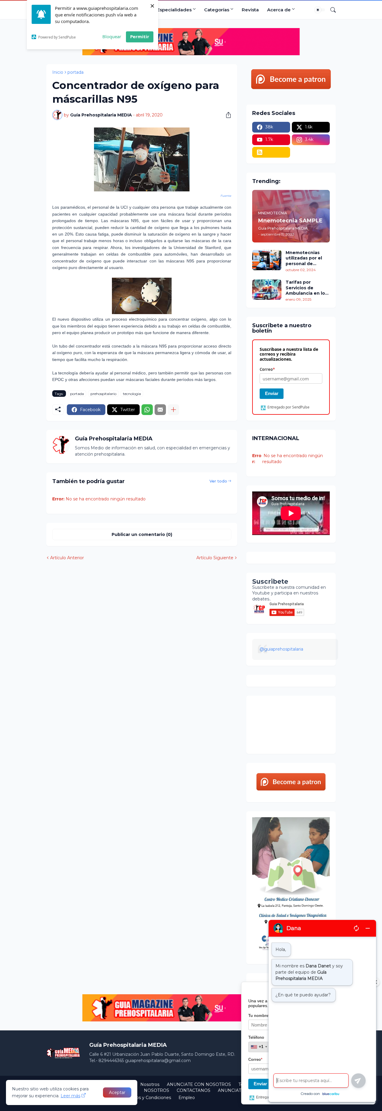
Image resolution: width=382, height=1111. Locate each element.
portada (75, 72)
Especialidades (174, 10)
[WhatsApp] (147, 409)
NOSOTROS (156, 1090)
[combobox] (259, 1047)
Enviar (271, 393)
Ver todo (218, 481)
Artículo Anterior (67, 557)
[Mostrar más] (173, 409)
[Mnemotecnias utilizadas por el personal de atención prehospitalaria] (266, 260)
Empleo (186, 1097)
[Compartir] (226, 115)
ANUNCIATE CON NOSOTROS (199, 1084)
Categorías (216, 10)
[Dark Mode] (320, 10)
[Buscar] (331, 10)
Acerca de (279, 10)
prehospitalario (103, 393)
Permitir (139, 36)
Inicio (57, 72)
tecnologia (132, 393)
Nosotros (149, 1084)
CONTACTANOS (193, 1090)
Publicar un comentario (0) (142, 534)
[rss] (271, 152)
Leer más (70, 1095)
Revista (250, 10)
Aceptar (117, 1092)
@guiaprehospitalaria (281, 649)
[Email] (160, 409)
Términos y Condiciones (146, 1097)
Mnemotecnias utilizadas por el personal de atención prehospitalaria (304, 258)
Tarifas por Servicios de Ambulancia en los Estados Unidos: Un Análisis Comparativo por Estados (307, 287)
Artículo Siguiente (214, 557)
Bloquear (111, 36)
